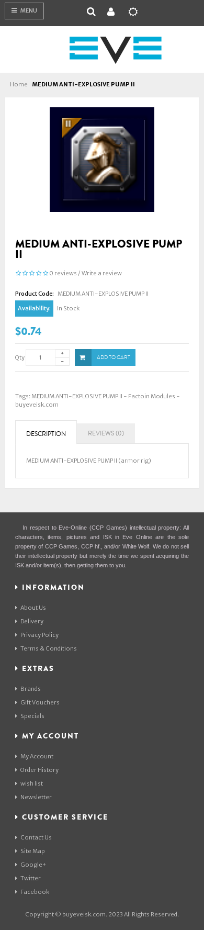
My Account (36, 756)
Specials (32, 716)
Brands (30, 688)
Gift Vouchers (40, 702)
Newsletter (36, 797)
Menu (28, 10)
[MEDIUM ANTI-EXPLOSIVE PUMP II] (102, 159)
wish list (31, 783)
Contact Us (36, 837)
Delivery (31, 621)
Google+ (33, 864)
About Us (33, 607)
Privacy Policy (39, 634)
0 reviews (63, 273)
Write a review (102, 273)
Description (46, 434)
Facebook (34, 891)
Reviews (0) (106, 433)
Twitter (30, 878)
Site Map (32, 851)
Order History (39, 770)
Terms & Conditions (48, 648)
